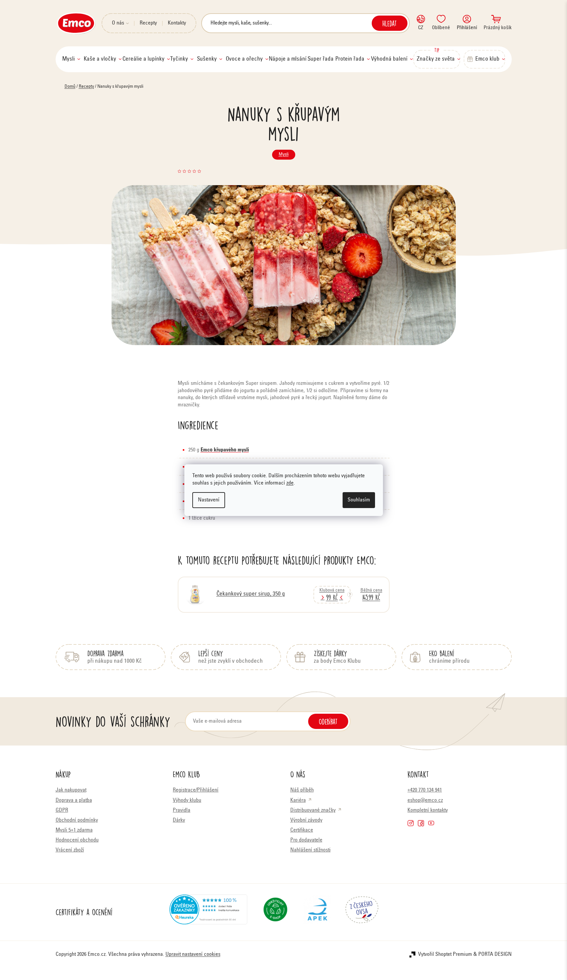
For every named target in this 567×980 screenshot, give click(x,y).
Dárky (179, 820)
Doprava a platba (74, 800)
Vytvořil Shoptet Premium (445, 954)
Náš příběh (302, 790)
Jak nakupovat (71, 790)
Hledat (389, 23)
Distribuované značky (313, 810)
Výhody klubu (187, 800)
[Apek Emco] (317, 912)
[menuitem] (71, 59)
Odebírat (328, 721)
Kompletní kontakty (427, 810)
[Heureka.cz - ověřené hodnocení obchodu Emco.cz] (208, 912)
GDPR (62, 810)
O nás (118, 23)
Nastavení (208, 500)
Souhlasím (359, 500)
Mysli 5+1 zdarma (74, 830)
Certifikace (301, 830)
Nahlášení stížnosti (310, 850)
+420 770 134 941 (424, 790)
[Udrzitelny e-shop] (275, 912)
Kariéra (298, 800)
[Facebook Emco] (421, 823)
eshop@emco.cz (425, 800)
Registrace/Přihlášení (195, 790)
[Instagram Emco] (410, 823)
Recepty (148, 23)
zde (290, 483)
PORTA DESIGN (495, 954)
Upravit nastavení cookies (192, 954)
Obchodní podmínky (77, 820)
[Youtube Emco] (431, 823)
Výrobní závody (306, 820)
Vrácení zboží (70, 850)
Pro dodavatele (306, 840)
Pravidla (181, 810)
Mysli (284, 154)
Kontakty (177, 23)
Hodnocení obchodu (77, 840)
